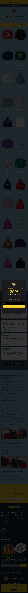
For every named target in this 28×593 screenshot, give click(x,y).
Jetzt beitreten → (14, 306)
